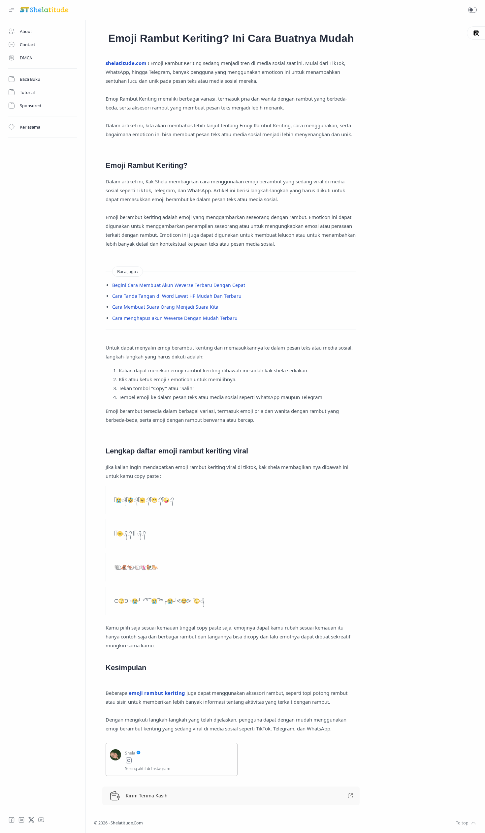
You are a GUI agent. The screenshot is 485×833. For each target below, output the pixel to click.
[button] (472, 10)
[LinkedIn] (21, 820)
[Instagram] (179, 761)
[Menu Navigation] (11, 10)
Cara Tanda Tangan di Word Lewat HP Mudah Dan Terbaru (177, 296)
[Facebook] (11, 820)
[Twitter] (31, 820)
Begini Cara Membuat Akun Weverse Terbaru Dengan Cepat (178, 285)
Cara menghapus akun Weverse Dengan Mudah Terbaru (175, 318)
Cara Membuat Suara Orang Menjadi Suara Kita (165, 307)
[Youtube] (41, 820)
